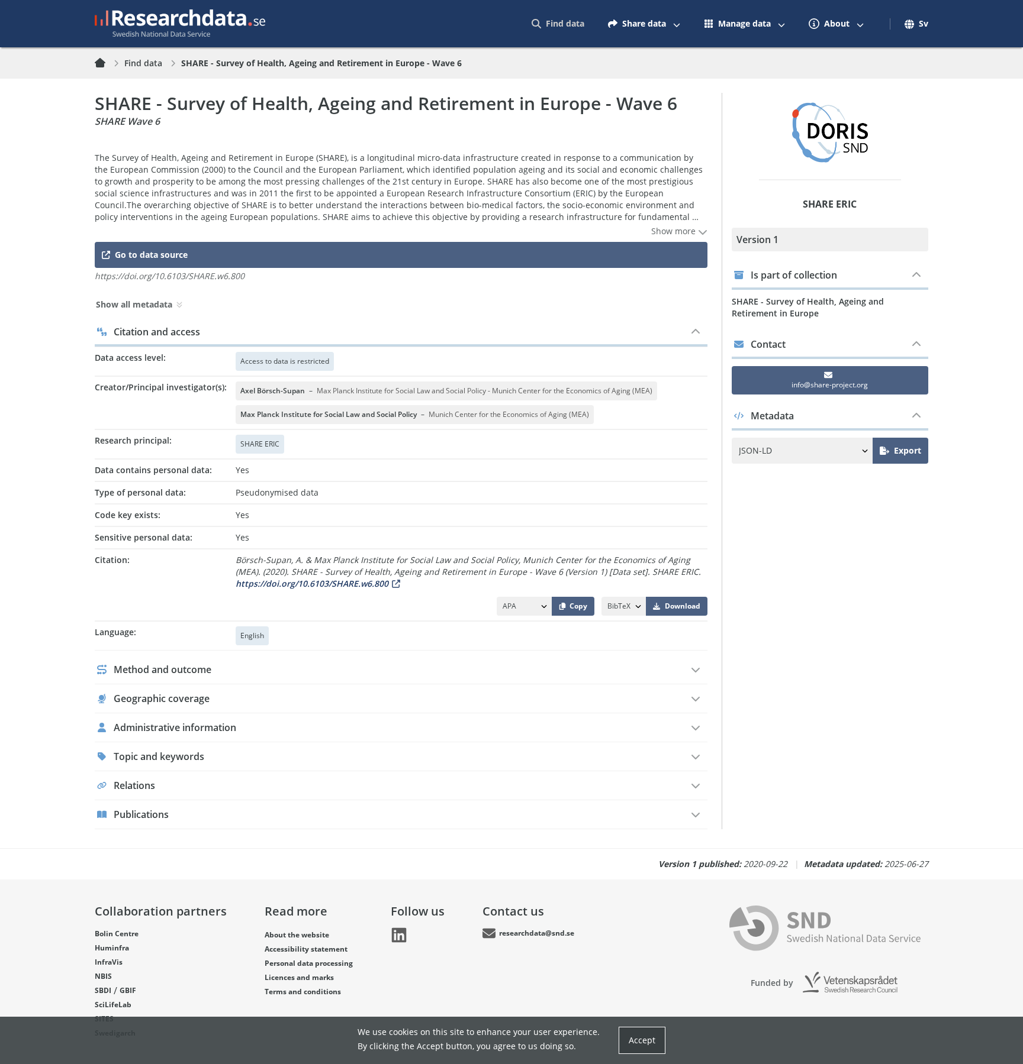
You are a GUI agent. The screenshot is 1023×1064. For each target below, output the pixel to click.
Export (907, 450)
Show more (674, 231)
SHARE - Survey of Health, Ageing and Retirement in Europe (808, 307)
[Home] (107, 63)
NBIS (103, 976)
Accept (642, 1040)
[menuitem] (558, 23)
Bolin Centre (117, 934)
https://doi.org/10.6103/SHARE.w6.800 (312, 583)
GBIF (128, 990)
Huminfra (112, 948)
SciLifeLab (113, 1005)
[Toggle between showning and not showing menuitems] (676, 24)
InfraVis (109, 962)
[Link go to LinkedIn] (399, 935)
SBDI (103, 990)
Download (682, 606)
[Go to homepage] (180, 24)
